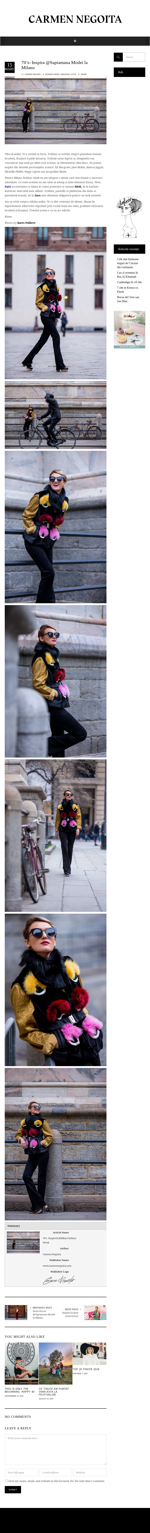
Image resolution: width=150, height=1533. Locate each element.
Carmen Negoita (33, 74)
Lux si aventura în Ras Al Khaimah (127, 274)
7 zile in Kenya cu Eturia (127, 289)
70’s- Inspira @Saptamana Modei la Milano (54, 65)
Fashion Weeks (52, 74)
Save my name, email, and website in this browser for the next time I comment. (56, 1481)
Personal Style (68, 74)
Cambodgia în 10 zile (129, 282)
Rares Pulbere (26, 222)
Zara (37, 195)
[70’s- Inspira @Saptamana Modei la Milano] (55, 110)
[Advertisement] (129, 135)
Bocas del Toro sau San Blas (128, 299)
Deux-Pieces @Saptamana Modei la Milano (44, 1314)
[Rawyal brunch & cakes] (129, 347)
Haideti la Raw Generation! (70, 1314)
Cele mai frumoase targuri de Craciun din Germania (128, 263)
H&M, (78, 186)
